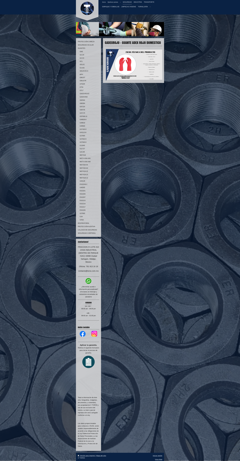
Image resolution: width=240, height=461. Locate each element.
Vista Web (158, 459)
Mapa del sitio (101, 456)
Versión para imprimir (87, 456)
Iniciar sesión (157, 456)
